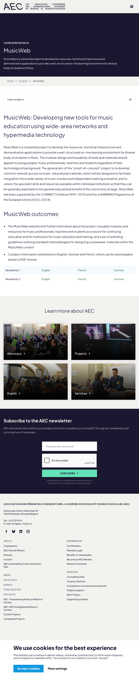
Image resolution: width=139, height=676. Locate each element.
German (119, 270)
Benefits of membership (79, 555)
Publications (12, 589)
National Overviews (77, 563)
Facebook (6, 531)
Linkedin (21, 531)
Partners (8, 555)
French (82, 270)
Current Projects (12, 614)
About (8, 541)
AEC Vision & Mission (14, 550)
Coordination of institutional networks (86, 586)
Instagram (28, 531)
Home (10, 81)
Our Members (74, 546)
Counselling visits (76, 577)
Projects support (75, 590)
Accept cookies (28, 668)
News (7, 575)
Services (81, 393)
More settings (57, 668)
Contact (8, 559)
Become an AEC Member (79, 559)
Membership (74, 541)
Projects (23, 81)
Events (12, 393)
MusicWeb (38, 81)
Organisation (10, 546)
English (46, 270)
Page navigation (15, 99)
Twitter (13, 531)
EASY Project (73, 594)
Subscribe (67, 473)
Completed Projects (16, 43)
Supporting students (77, 599)
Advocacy (14, 353)
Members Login (75, 550)
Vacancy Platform (76, 581)
